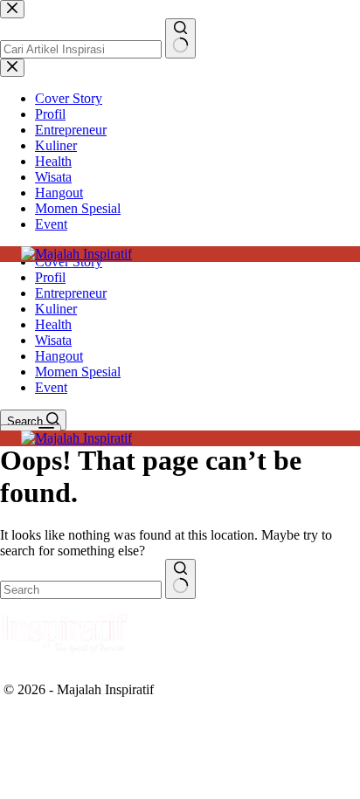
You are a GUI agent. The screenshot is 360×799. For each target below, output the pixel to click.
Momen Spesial (78, 371)
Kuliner (56, 308)
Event (51, 387)
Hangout (59, 355)
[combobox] (81, 590)
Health (53, 324)
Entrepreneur (71, 293)
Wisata (53, 340)
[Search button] (180, 579)
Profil (50, 277)
